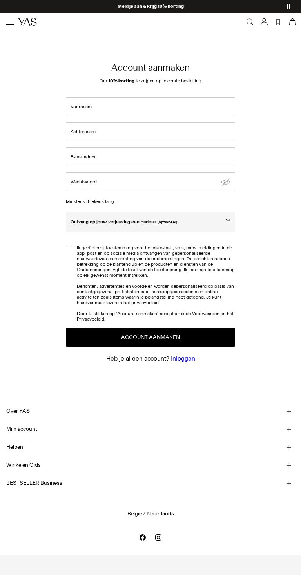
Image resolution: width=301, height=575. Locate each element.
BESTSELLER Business (34, 483)
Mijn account (21, 429)
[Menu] (10, 22)
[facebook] (142, 537)
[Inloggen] (264, 22)
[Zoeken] (250, 22)
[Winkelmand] (292, 21)
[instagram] (158, 537)
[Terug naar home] (27, 22)
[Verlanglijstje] (278, 22)
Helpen (14, 447)
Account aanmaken (150, 337)
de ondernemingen (164, 258)
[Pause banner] (288, 6)
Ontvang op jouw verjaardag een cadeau (124, 222)
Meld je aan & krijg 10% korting (151, 6)
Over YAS (18, 411)
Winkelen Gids (23, 465)
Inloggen (183, 358)
